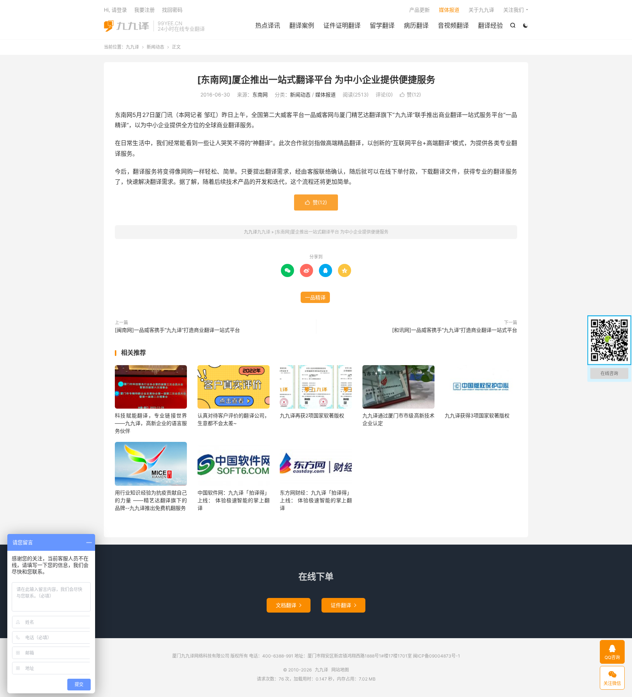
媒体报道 (449, 10)
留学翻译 (382, 25)
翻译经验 (490, 25)
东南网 (260, 94)
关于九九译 (481, 10)
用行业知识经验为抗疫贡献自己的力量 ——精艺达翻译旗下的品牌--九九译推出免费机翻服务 (151, 500)
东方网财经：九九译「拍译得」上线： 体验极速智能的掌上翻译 (316, 500)
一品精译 (315, 297)
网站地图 (340, 670)
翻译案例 (301, 25)
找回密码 (172, 10)
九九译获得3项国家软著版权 (477, 415)
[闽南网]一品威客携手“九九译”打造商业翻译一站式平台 (177, 330)
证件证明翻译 (342, 25)
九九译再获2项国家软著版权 (312, 415)
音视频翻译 (453, 25)
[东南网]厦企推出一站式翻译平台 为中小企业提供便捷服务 (316, 79)
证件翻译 (343, 605)
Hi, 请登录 (115, 10)
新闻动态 (155, 47)
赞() (410, 94)
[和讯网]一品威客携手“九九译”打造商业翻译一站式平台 (454, 330)
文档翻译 (288, 605)
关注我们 (513, 10)
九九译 (127, 26)
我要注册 (144, 10)
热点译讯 (267, 25)
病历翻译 (416, 25)
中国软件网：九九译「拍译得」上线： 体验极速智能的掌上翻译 (234, 500)
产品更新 (419, 10)
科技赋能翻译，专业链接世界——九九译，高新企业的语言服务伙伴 (151, 423)
